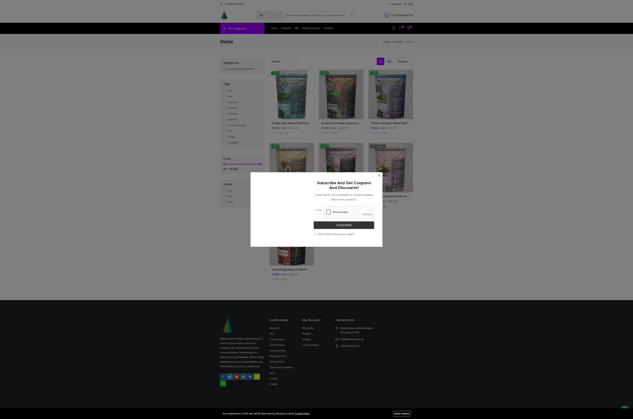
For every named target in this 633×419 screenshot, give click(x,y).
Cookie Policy (302, 413)
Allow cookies (401, 413)
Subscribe (344, 225)
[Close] (379, 175)
